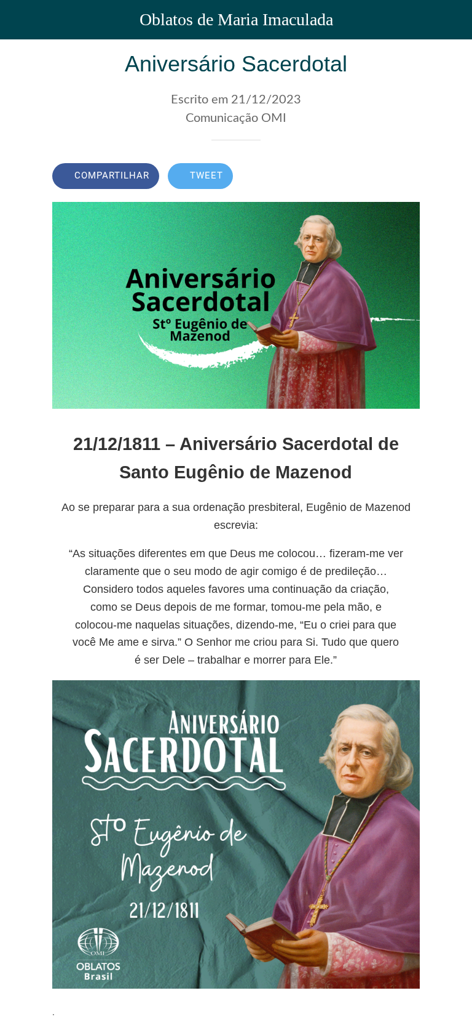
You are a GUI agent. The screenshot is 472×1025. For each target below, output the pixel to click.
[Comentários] (405, 177)
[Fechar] (19, 19)
